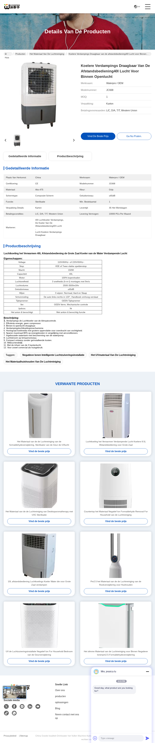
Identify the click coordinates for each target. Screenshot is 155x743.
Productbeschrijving (70, 156)
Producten (20, 54)
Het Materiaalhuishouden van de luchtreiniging (33, 361)
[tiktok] (6, 713)
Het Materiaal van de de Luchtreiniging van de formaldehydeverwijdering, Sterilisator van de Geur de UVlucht (39, 443)
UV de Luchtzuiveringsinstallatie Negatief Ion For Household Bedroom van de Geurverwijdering (39, 653)
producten (60, 696)
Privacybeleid (10, 736)
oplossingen (61, 702)
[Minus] (147, 671)
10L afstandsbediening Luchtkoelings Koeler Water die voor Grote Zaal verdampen (39, 583)
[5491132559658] (14, 713)
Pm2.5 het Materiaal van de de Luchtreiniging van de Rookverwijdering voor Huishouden (116, 583)
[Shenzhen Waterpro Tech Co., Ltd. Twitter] (6, 706)
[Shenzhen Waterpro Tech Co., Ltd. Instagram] (22, 706)
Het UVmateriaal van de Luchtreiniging (113, 355)
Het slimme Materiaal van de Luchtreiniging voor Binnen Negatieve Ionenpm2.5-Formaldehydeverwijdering (116, 653)
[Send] (147, 738)
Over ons (60, 690)
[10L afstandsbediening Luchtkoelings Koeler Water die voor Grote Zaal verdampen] (39, 555)
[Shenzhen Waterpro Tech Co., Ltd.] (12, 6)
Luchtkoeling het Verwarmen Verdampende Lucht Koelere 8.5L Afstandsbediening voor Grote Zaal (116, 443)
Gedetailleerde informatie (24, 156)
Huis (8, 54)
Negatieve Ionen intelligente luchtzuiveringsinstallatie (53, 355)
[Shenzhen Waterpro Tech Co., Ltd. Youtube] (38, 706)
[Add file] (95, 738)
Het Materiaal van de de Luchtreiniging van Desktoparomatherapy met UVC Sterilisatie (39, 513)
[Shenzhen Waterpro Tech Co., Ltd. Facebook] (14, 706)
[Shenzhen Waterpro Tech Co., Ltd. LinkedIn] (30, 706)
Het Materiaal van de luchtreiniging (47, 54)
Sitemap (24, 736)
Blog (57, 708)
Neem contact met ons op (67, 716)
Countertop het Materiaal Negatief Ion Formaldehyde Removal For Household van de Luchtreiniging (116, 513)
